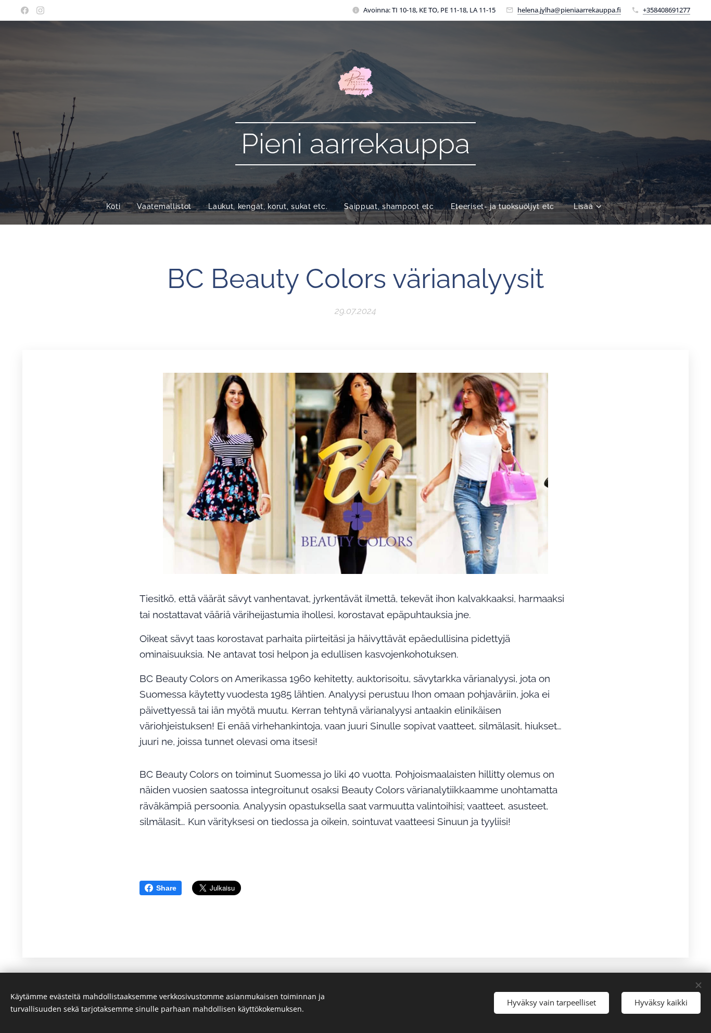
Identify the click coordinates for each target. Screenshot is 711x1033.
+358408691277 (666, 10)
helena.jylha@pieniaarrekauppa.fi (569, 10)
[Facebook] (24, 10)
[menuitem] (117, 206)
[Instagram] (40, 10)
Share (166, 888)
